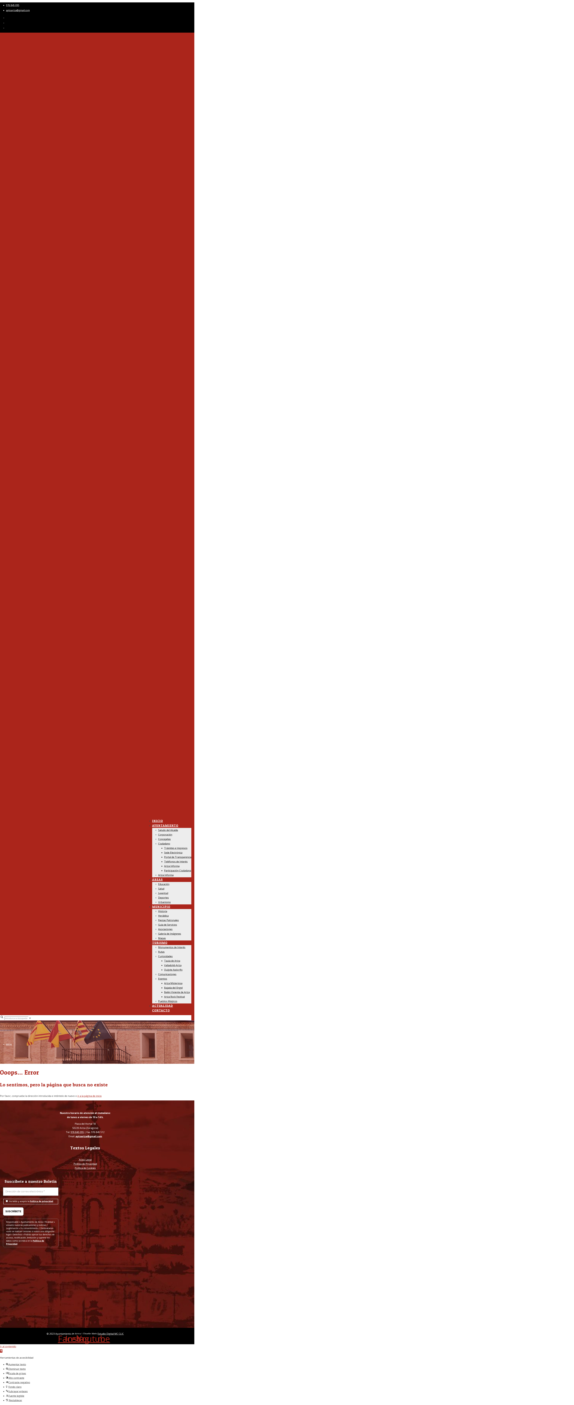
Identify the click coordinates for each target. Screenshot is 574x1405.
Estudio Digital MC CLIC (110, 1333)
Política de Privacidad (85, 1164)
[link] (30, 1018)
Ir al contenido (8, 1346)
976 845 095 (12, 5)
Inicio (9, 1044)
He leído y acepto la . (31, 1201)
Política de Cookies (85, 1168)
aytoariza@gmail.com (18, 10)
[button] (1, 1351)
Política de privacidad (41, 1201)
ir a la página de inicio (89, 1096)
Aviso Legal (85, 1159)
